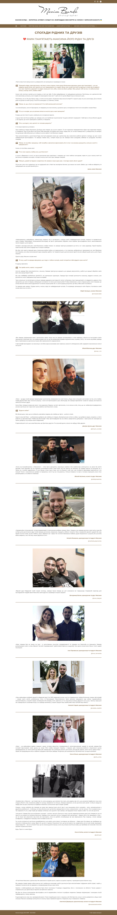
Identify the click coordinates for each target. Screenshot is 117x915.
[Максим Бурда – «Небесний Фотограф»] (58, 11)
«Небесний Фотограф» (63, 26)
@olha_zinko (97, 757)
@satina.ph (98, 835)
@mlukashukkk (96, 294)
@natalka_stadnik (96, 708)
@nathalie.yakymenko (94, 541)
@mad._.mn (97, 351)
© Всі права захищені (95, 912)
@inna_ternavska (96, 653)
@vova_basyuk (96, 598)
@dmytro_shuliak (96, 429)
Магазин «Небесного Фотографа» (84, 26)
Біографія (23, 26)
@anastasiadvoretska (95, 904)
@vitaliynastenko (96, 479)
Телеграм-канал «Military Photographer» (41, 26)
